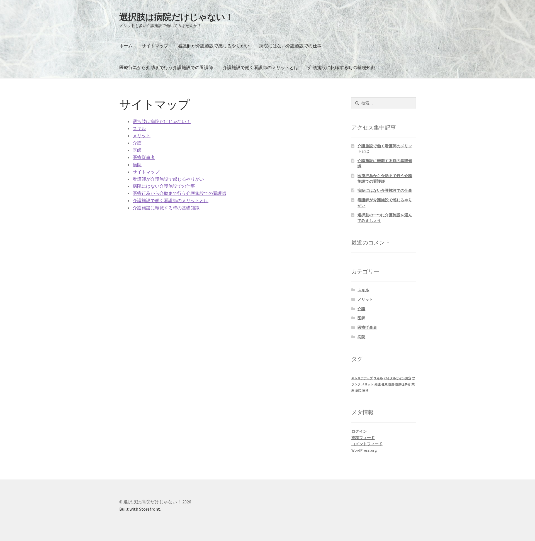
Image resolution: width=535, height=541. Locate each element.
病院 (137, 164)
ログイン (359, 431)
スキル (139, 128)
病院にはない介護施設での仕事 (290, 45)
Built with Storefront (139, 509)
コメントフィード (367, 443)
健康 (384, 384)
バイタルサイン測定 (397, 378)
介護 (137, 143)
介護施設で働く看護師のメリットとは (260, 67)
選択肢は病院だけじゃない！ (176, 17)
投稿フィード (363, 437)
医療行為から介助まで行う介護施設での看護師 (166, 67)
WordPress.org (364, 450)
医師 (137, 150)
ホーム (126, 45)
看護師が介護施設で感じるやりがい (213, 45)
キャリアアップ (362, 378)
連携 (365, 391)
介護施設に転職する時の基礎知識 (341, 67)
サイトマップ (155, 45)
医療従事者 (144, 157)
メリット (141, 135)
